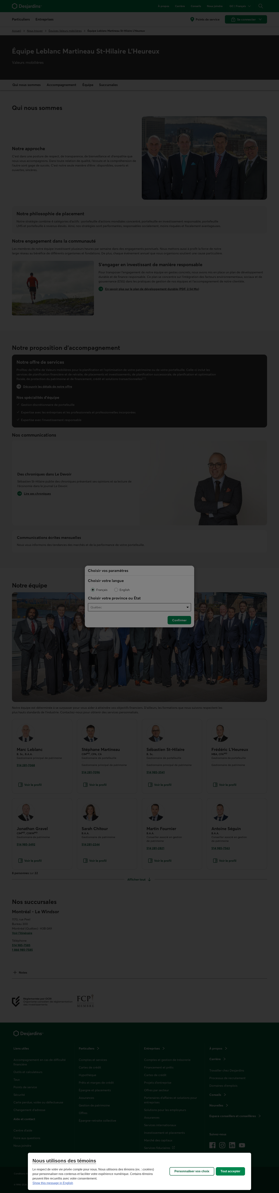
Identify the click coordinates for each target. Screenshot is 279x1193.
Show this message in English (52, 1183)
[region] (139, 1171)
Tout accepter (230, 1171)
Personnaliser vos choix (191, 1171)
